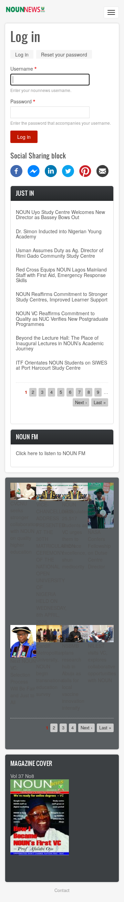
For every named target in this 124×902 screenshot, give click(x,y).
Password (21, 101)
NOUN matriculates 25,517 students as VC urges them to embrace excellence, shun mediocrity (75, 535)
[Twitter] (68, 170)
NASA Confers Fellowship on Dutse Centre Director (99, 549)
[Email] (102, 170)
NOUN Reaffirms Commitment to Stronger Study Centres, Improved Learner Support (61, 296)
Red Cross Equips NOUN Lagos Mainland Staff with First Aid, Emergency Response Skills (61, 275)
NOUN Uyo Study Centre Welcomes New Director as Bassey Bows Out (60, 214)
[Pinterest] (85, 170)
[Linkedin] (51, 170)
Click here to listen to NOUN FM (50, 453)
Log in (24, 55)
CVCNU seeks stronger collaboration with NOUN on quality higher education (24, 527)
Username (21, 68)
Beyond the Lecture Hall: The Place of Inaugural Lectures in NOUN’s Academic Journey (60, 343)
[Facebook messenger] (34, 170)
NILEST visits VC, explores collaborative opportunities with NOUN (102, 663)
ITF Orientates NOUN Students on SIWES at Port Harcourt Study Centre (61, 365)
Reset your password (64, 54)
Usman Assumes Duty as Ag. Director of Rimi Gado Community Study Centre (59, 253)
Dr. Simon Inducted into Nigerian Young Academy (59, 234)
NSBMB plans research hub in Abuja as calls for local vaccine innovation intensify (73, 676)
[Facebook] (16, 170)
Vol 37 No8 (22, 775)
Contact (62, 890)
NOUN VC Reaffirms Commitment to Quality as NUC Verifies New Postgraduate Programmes (62, 318)
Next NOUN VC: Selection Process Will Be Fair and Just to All (23, 681)
